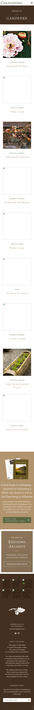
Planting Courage (17, 248)
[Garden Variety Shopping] (17, 407)
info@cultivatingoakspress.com (17, 629)
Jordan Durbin (17, 108)
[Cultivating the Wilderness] (17, 135)
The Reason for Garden (17, 293)
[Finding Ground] (17, 89)
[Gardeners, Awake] (17, 316)
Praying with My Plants (17, 66)
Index (17, 289)
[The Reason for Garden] (17, 271)
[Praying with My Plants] (17, 44)
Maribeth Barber (17, 153)
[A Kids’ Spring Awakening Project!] (17, 362)
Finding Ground (17, 111)
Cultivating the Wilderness (17, 157)
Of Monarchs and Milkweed (17, 202)
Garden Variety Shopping (17, 429)
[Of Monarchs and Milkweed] (17, 180)
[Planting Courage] (17, 226)
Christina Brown (17, 62)
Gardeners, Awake (17, 338)
